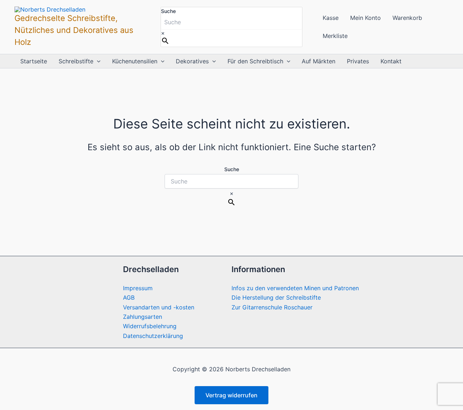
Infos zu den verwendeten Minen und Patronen (295, 288)
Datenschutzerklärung (153, 335)
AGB (129, 297)
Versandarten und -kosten (158, 307)
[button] (97, 61)
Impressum (138, 288)
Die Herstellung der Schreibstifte (276, 297)
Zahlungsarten (142, 316)
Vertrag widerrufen (231, 395)
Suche (168, 11)
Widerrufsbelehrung (150, 326)
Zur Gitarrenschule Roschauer (272, 307)
